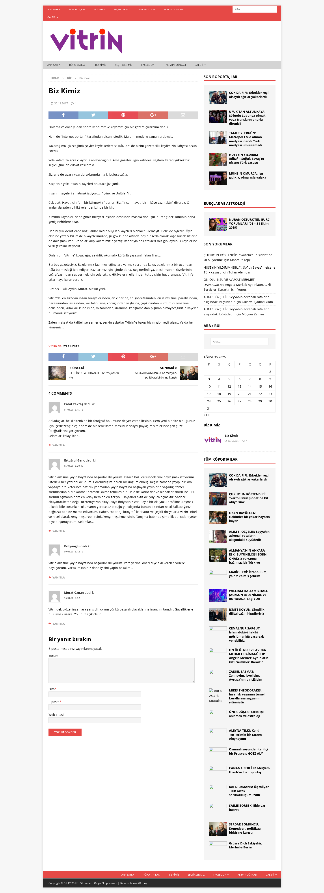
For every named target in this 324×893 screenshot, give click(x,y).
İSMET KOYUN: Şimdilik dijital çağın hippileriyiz (246, 611)
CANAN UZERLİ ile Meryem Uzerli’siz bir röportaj (249, 770)
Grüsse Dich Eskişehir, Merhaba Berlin (245, 845)
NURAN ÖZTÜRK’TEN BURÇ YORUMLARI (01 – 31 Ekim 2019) (249, 223)
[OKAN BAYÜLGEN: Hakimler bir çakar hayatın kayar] (218, 517)
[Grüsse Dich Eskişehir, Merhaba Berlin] (218, 848)
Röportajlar (77, 9)
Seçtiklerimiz (122, 9)
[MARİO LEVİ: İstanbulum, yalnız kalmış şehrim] (218, 576)
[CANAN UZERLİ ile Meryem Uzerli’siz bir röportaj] (218, 772)
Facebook (145, 9)
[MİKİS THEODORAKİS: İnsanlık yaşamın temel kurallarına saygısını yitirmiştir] (218, 695)
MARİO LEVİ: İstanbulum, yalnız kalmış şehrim (248, 574)
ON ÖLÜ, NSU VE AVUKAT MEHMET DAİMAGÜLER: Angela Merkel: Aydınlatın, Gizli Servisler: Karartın (237, 284)
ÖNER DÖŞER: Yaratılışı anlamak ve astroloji (246, 714)
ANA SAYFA (53, 9)
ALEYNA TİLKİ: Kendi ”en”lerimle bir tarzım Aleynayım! (245, 734)
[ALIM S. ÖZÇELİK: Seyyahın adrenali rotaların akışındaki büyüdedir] (218, 536)
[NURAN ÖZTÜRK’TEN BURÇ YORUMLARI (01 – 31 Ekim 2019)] (218, 224)
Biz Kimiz (99, 9)
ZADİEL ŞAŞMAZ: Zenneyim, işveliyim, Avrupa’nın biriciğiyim (245, 675)
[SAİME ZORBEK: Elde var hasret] (218, 810)
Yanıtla (58, 445)
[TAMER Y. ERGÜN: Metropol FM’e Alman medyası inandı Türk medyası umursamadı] (218, 137)
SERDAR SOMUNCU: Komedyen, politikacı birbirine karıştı (245, 828)
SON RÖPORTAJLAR (220, 76)
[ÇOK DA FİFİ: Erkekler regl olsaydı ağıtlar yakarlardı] (218, 97)
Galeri (51, 17)
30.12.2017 (61, 103)
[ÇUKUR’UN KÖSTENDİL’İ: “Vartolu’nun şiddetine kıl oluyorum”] (218, 498)
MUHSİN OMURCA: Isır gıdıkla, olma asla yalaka (247, 175)
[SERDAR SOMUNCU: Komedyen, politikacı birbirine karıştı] (218, 829)
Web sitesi (56, 714)
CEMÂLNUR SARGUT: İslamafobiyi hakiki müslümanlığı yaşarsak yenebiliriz (246, 634)
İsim (51, 689)
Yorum (53, 656)
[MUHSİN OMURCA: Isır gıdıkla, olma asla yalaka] (218, 178)
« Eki (207, 415)
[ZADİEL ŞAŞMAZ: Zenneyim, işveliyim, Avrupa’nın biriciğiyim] (218, 676)
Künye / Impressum (105, 883)
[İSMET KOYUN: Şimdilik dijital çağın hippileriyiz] (218, 614)
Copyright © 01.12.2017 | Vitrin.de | (70, 883)
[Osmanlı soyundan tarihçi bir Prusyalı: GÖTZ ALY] (218, 754)
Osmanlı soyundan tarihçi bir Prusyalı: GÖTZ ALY (248, 751)
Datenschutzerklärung (133, 883)
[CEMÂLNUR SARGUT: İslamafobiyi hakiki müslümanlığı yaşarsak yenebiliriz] (218, 633)
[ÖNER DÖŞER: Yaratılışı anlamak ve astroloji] (218, 716)
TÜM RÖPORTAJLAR (221, 459)
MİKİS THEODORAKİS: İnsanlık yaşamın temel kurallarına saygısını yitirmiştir (246, 696)
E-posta (54, 702)
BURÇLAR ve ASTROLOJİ (224, 203)
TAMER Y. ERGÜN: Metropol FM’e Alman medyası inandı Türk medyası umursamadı (245, 139)
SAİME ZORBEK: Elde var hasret (247, 807)
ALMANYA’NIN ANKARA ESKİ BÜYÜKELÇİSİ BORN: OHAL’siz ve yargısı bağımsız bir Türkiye (248, 556)
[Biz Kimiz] (212, 440)
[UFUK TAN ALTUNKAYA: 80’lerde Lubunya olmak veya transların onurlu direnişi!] (218, 116)
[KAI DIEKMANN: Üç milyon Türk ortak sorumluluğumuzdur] (218, 791)
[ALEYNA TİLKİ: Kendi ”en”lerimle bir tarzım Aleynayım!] (218, 735)
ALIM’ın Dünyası (173, 9)
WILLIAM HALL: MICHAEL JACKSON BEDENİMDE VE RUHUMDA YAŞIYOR (248, 595)
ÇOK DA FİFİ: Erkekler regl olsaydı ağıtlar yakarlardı (248, 94)
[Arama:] (255, 9)
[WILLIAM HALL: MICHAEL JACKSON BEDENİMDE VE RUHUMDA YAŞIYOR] (218, 595)
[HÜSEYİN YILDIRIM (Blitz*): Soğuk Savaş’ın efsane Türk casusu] (218, 159)
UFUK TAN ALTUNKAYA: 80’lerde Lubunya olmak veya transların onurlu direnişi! (247, 117)
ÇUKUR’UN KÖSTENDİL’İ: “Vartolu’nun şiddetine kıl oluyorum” (248, 498)
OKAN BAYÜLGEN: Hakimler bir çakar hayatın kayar (249, 517)
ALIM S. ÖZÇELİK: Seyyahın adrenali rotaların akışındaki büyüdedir (249, 535)
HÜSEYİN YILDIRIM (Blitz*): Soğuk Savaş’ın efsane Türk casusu (246, 159)
